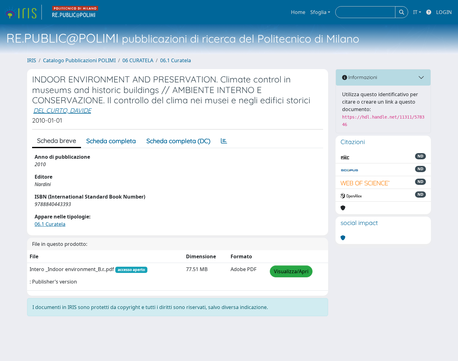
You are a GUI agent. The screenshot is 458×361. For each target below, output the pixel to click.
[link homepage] (23, 12)
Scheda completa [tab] (111, 141)
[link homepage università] (75, 12)
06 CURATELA (137, 60)
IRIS (31, 60)
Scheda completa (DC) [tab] (178, 141)
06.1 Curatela (175, 60)
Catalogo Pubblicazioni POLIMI (79, 60)
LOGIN (444, 12)
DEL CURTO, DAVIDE (62, 110)
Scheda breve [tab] (56, 140)
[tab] (224, 141)
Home (298, 12)
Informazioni (362, 77)
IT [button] (415, 12)
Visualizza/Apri (291, 271)
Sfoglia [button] (318, 12)
